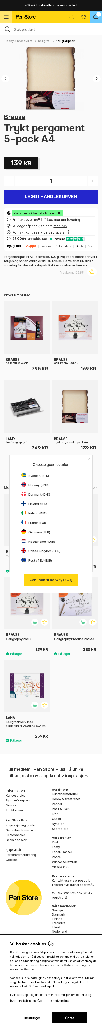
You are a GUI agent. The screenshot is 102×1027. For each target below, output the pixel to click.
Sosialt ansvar (16, 840)
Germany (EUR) (39, 532)
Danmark (58, 914)
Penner (57, 804)
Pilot (55, 842)
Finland (57, 918)
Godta (69, 1018)
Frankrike (58, 923)
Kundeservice (15, 795)
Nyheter (58, 824)
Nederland (59, 931)
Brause (14, 116)
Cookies (12, 860)
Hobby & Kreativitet (18, 41)
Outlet (56, 819)
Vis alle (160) (61, 867)
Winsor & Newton (64, 862)
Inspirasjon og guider (21, 825)
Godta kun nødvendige (53, 1000)
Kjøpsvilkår (13, 850)
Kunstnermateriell (65, 794)
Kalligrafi (44, 41)
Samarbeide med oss (21, 830)
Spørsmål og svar (18, 800)
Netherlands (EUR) (41, 541)
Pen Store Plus (16, 820)
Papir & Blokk (61, 809)
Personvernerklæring (21, 855)
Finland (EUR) (37, 504)
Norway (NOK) (38, 485)
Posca (56, 857)
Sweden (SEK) (38, 475)
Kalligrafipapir (65, 41)
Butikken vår (15, 810)
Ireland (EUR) (37, 513)
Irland (56, 927)
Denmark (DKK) (39, 494)
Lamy (56, 847)
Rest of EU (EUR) (40, 560)
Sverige (57, 910)
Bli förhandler (15, 835)
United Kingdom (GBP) (44, 551)
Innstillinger (32, 1018)
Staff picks (60, 828)
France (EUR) (37, 523)
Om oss (11, 805)
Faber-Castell (62, 852)
